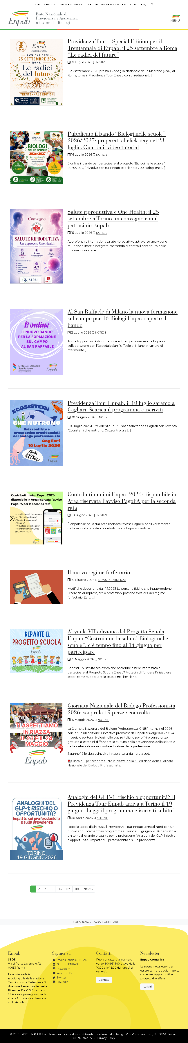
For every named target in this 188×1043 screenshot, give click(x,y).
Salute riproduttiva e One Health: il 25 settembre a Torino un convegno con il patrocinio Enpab (113, 219)
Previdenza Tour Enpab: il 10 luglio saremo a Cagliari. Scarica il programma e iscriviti (121, 407)
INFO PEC (93, 4)
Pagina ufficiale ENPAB (71, 960)
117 (68, 889)
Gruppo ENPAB (67, 964)
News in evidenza (112, 580)
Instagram (63, 968)
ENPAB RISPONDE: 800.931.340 (119, 4)
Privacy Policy (106, 1038)
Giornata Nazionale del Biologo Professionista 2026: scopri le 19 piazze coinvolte (121, 709)
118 (77, 889)
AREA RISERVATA (45, 4)
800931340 (112, 963)
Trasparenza (80, 921)
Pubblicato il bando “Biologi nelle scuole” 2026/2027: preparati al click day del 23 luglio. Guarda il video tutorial (117, 141)
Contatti (104, 979)
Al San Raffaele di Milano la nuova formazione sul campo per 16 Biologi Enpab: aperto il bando (123, 318)
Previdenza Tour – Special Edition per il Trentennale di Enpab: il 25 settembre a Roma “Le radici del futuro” (122, 48)
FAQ (143, 4)
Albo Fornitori (106, 921)
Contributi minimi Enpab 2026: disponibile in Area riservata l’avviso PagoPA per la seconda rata (122, 501)
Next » (88, 889)
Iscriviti (147, 986)
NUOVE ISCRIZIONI (71, 4)
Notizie (102, 62)
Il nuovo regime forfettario (99, 573)
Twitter (61, 977)
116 (60, 889)
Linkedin (62, 982)
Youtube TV (64, 973)
